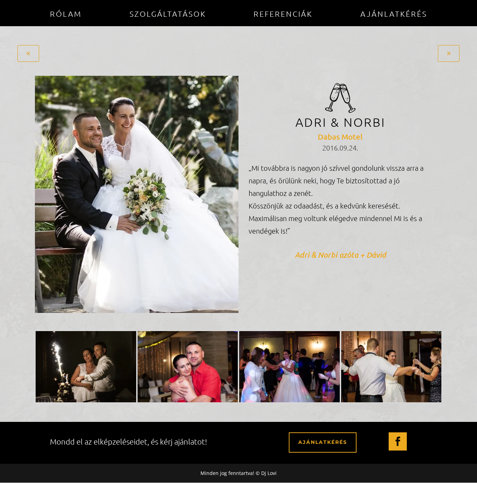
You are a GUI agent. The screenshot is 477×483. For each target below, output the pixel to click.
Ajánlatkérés (393, 14)
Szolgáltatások (168, 14)
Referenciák (283, 14)
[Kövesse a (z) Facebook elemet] (398, 441)
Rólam (66, 14)
